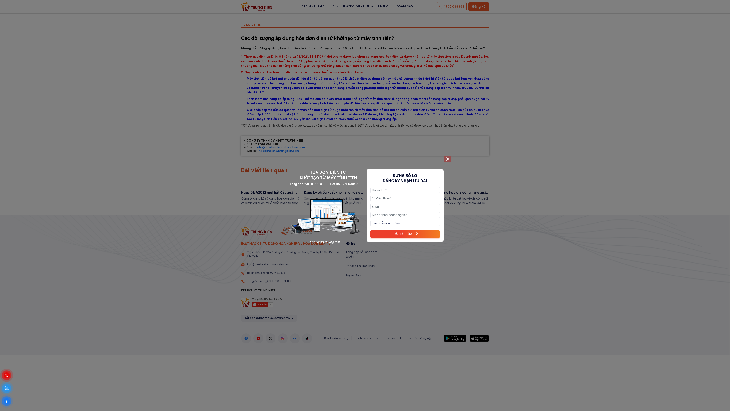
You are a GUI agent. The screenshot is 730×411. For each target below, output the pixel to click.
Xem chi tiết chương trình (325, 242)
